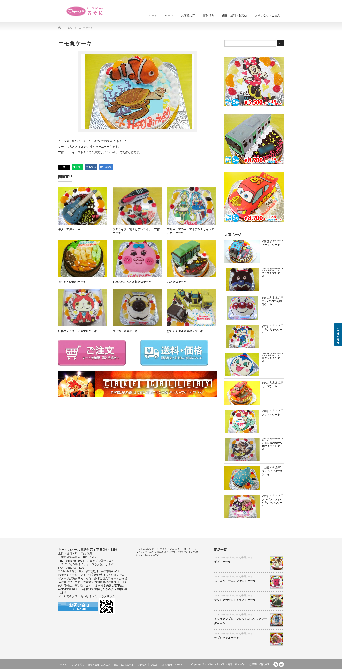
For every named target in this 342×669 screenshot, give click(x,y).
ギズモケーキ (222, 561)
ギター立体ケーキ (69, 229)
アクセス (142, 664)
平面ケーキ (246, 557)
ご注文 (154, 664)
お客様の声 (188, 15)
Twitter (281, 664)
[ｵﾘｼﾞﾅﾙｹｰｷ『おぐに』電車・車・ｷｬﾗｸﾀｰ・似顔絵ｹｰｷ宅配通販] (85, 11)
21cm (216, 614)
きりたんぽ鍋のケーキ (72, 281)
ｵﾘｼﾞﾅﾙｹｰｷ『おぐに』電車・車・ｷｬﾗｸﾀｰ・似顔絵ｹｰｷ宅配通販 (237, 664)
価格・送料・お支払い (99, 664)
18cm (216, 576)
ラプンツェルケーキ (226, 637)
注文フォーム (111, 578)
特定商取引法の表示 (124, 664)
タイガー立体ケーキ (125, 331)
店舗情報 (208, 15)
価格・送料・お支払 (234, 15)
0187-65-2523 (75, 560)
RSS (275, 664)
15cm (216, 557)
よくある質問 (77, 664)
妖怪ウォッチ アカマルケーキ (77, 331)
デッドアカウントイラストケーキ (235, 599)
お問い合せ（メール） (172, 664)
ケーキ (169, 15)
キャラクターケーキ (230, 557)
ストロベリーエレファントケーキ (235, 580)
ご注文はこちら (338, 334)
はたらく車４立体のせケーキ (185, 331)
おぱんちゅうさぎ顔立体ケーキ (132, 281)
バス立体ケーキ (176, 281)
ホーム (153, 15)
